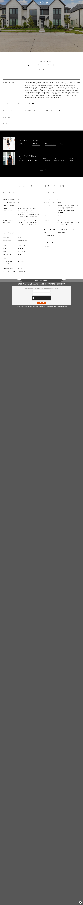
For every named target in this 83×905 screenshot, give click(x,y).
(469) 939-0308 (36, 145)
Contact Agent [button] (41, 74)
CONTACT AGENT (41, 169)
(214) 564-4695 (46, 160)
